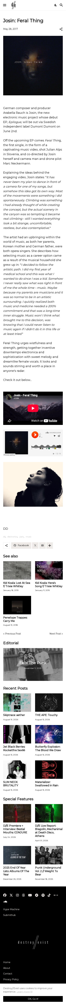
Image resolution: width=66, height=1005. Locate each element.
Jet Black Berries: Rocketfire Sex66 (14, 748)
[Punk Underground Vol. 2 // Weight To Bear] (49, 855)
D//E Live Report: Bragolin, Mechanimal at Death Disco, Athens (49, 831)
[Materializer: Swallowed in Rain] (49, 769)
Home (6, 962)
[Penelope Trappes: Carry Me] (17, 605)
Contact (7, 973)
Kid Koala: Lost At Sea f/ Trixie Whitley (16, 584)
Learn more (23, 991)
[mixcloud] (56, 895)
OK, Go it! (33, 998)
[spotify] (43, 895)
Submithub (9, 915)
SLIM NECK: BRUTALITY (10, 784)
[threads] (23, 895)
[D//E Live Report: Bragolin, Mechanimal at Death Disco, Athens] (49, 813)
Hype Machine (11, 909)
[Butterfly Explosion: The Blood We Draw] (49, 734)
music (28, 536)
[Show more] (49, 545)
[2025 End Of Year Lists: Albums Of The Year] (17, 855)
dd (4, 536)
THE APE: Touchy (46, 715)
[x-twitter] (11, 895)
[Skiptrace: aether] (17, 702)
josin (22, 536)
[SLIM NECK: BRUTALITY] (17, 769)
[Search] (62, 5)
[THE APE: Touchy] (49, 702)
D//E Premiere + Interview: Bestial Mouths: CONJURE (15, 829)
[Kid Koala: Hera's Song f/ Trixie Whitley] (49, 570)
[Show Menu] (4, 5)
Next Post (55, 633)
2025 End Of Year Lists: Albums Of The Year (16, 871)
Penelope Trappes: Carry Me (15, 619)
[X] (35, 545)
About (6, 968)
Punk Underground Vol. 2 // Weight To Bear (48, 871)
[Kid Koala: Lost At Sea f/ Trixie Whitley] (17, 570)
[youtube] (30, 895)
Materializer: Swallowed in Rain (46, 784)
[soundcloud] (5, 901)
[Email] (42, 545)
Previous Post (13, 633)
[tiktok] (49, 895)
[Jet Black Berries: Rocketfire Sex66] (17, 734)
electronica (12, 536)
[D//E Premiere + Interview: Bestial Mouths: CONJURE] (17, 813)
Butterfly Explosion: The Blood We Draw (48, 748)
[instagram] (17, 895)
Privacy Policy (11, 979)
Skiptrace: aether (14, 715)
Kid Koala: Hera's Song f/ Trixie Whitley (48, 584)
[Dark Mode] (55, 5)
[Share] (61, 29)
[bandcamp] (36, 895)
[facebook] (4, 895)
